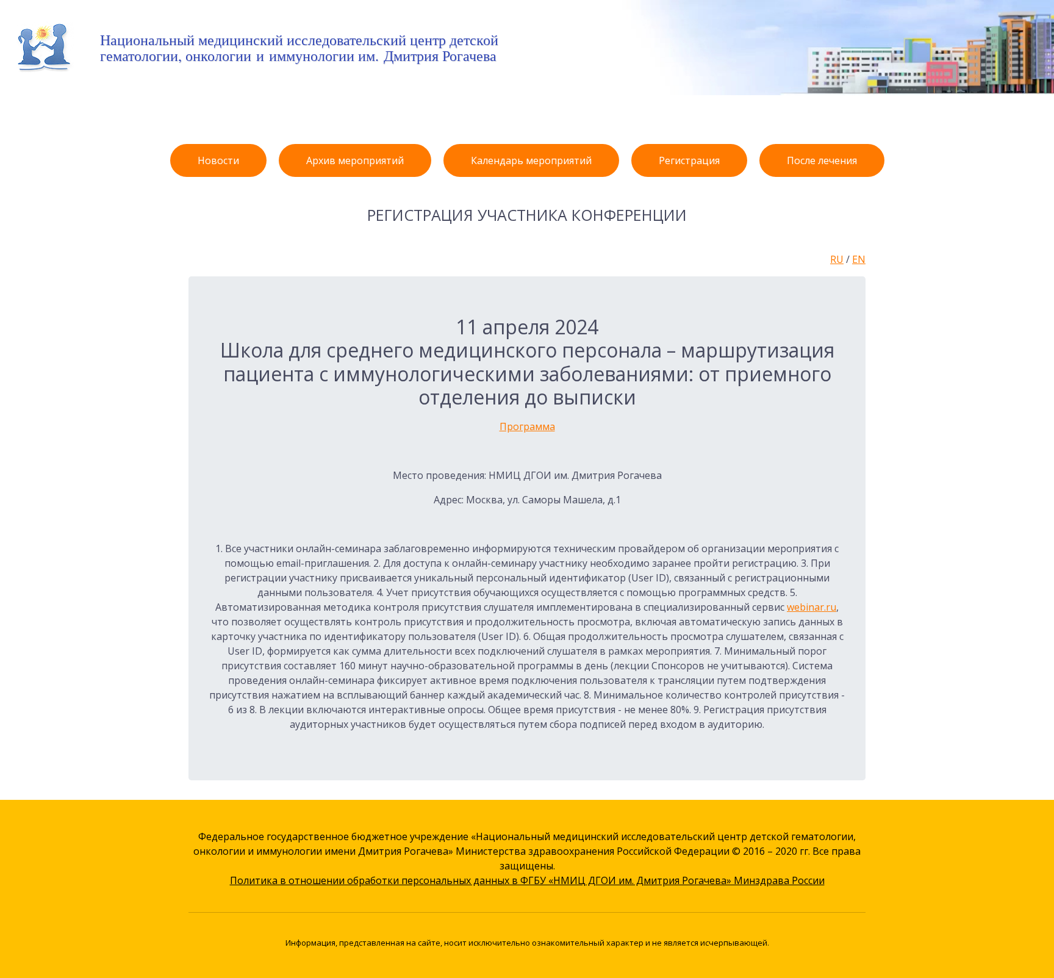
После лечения (822, 160)
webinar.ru (811, 607)
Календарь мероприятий (531, 160)
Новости (218, 160)
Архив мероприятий (355, 160)
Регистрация (689, 160)
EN (859, 259)
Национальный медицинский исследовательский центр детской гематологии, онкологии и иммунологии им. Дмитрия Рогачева (299, 48)
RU (837, 259)
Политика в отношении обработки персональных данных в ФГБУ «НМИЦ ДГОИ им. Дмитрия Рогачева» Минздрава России (527, 880)
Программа (527, 426)
